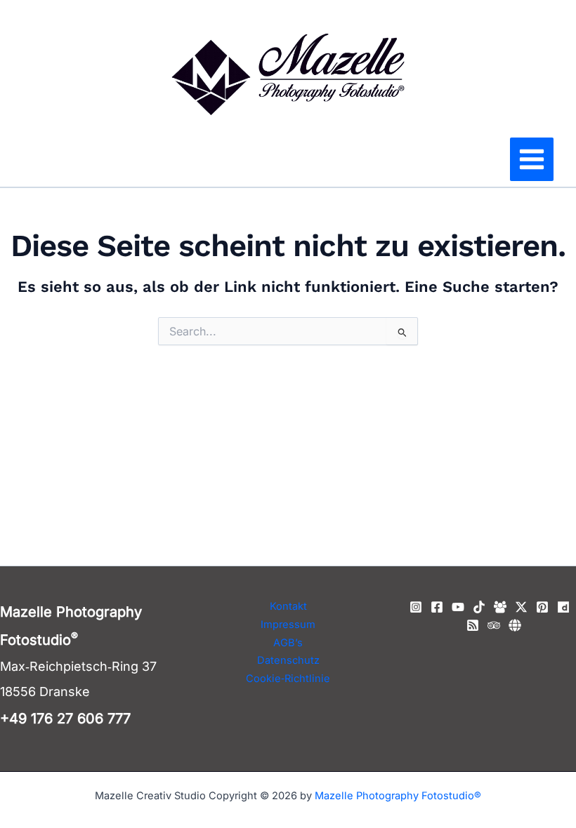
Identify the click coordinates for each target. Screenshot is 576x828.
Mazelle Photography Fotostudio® (398, 795)
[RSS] (472, 625)
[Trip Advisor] (493, 625)
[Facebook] (437, 607)
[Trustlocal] (515, 625)
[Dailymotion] (563, 607)
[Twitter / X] (521, 607)
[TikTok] (479, 607)
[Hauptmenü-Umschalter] (532, 159)
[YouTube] (458, 607)
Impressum (288, 624)
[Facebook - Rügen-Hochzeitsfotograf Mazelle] (500, 607)
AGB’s (288, 642)
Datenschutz (288, 660)
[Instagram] (416, 607)
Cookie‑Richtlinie (288, 678)
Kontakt (288, 606)
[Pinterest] (542, 607)
